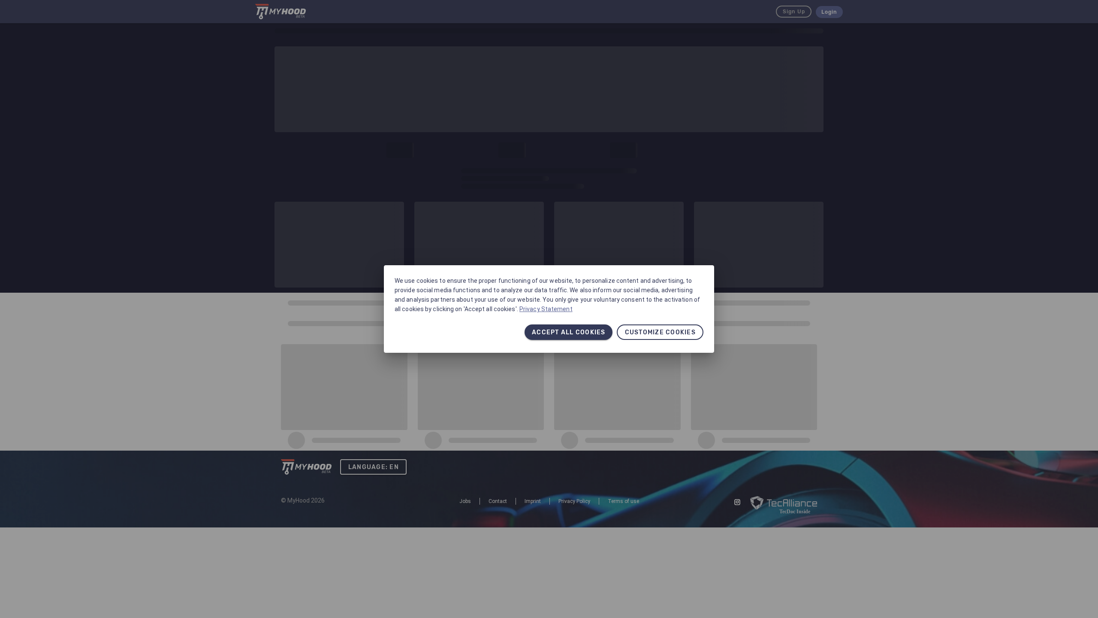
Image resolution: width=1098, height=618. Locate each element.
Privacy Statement (546, 309)
